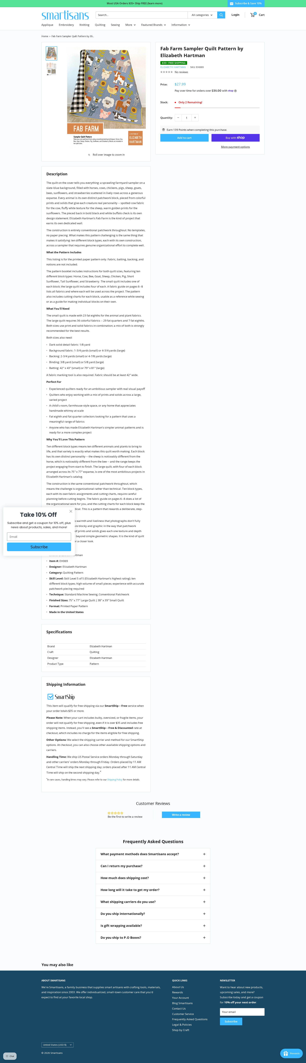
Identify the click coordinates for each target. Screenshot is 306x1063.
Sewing (115, 25)
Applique (47, 25)
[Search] (221, 14)
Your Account (180, 998)
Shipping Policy (114, 779)
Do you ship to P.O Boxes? (121, 937)
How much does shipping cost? (125, 878)
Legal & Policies (182, 1024)
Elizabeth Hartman (173, 66)
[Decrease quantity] (178, 117)
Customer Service (183, 1014)
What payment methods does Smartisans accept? (140, 854)
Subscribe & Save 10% (248, 3)
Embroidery (66, 25)
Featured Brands (151, 25)
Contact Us (179, 1008)
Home (44, 36)
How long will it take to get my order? (130, 890)
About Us (178, 987)
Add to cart (184, 137)
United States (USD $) (54, 1044)
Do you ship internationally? (123, 914)
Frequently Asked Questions (190, 1019)
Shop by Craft (180, 1030)
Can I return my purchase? (121, 866)
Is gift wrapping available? (121, 925)
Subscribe (231, 1021)
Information (179, 25)
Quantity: (166, 117)
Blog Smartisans (182, 1003)
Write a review (181, 815)
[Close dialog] (71, 511)
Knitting (84, 25)
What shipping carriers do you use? (128, 902)
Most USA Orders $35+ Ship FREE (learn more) (134, 3)
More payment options (235, 146)
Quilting (100, 25)
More (128, 25)
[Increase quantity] (195, 117)
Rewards (177, 992)
